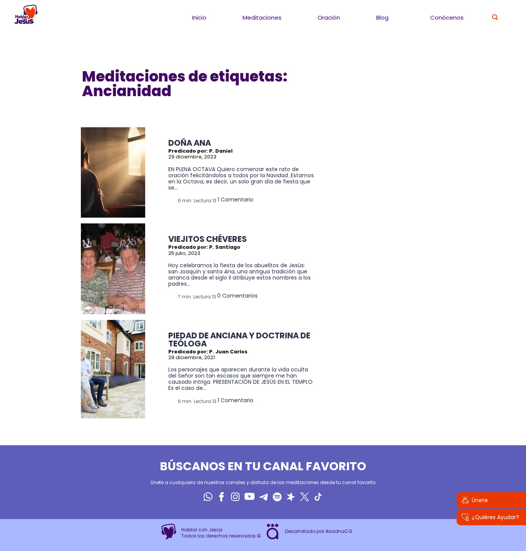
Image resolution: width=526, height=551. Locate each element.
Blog (382, 17)
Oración (329, 17)
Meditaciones (262, 17)
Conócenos (447, 17)
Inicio (199, 17)
